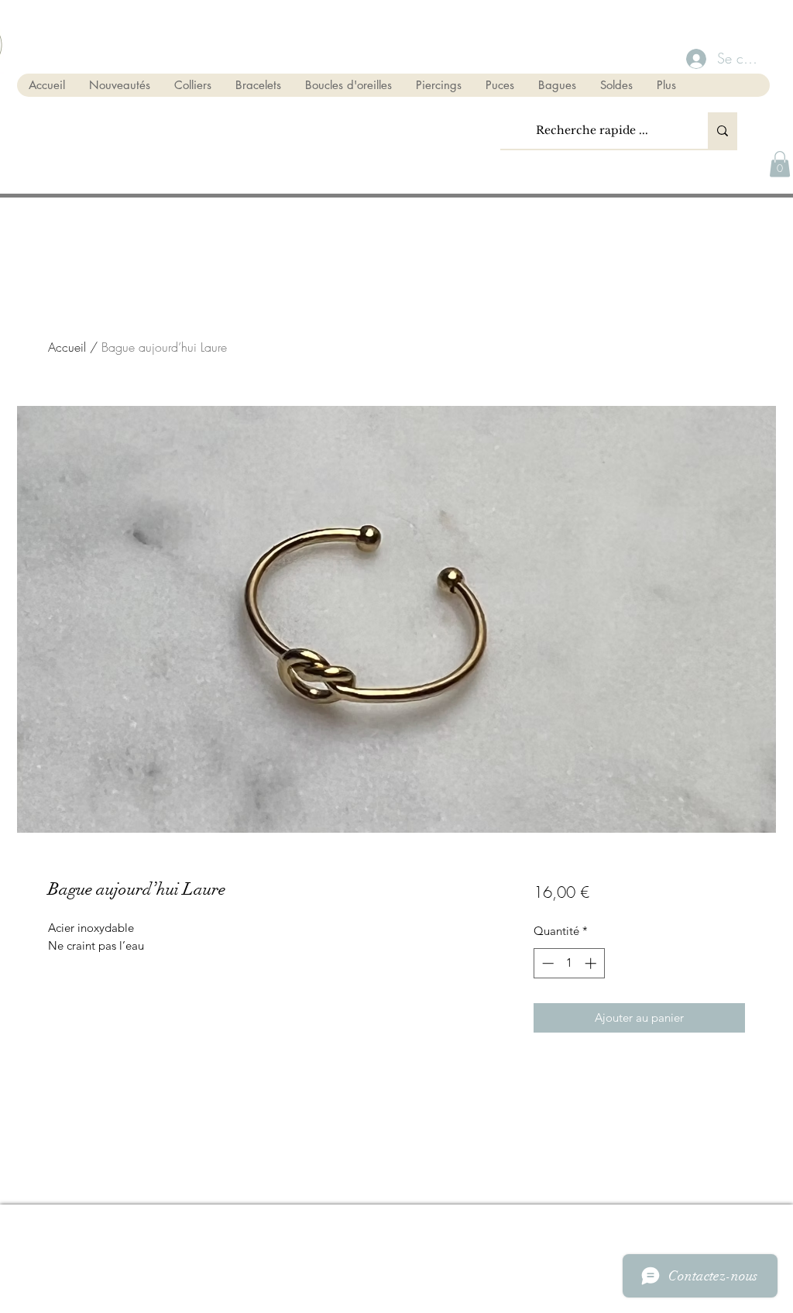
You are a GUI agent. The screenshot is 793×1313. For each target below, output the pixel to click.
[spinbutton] (569, 963)
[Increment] (592, 963)
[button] (780, 164)
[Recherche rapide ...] (722, 130)
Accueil (67, 347)
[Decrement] (546, 963)
